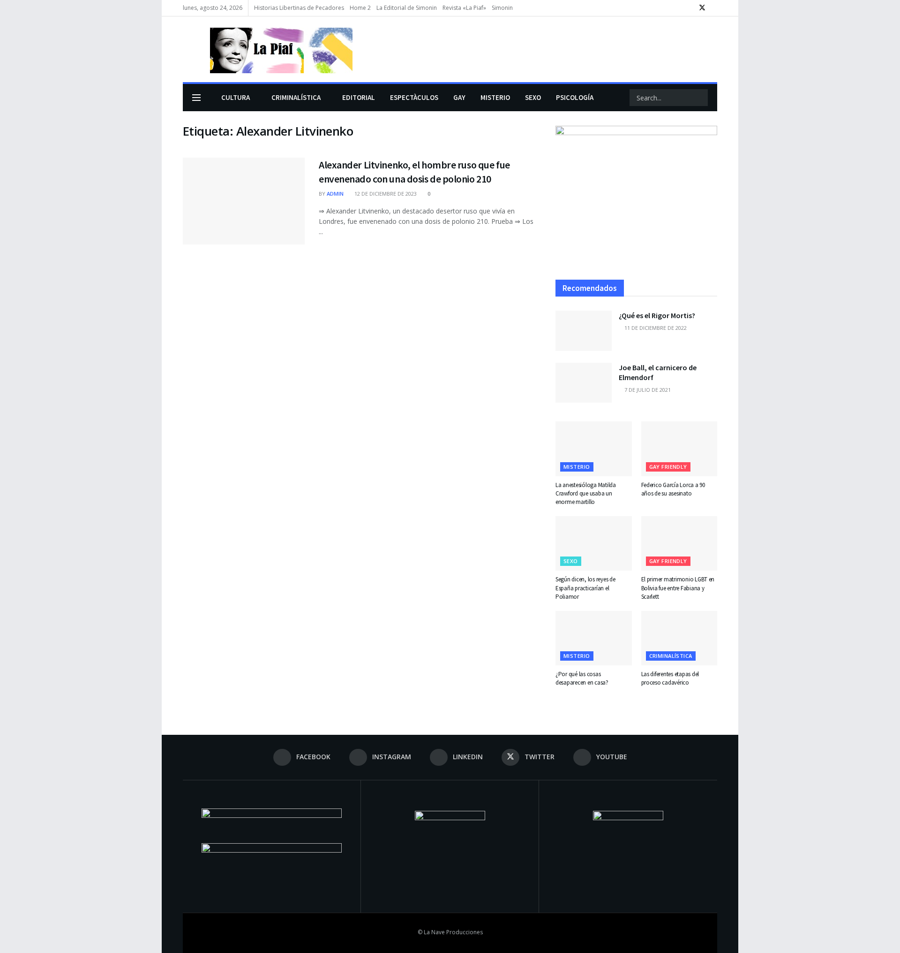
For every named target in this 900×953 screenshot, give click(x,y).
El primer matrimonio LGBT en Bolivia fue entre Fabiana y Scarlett (678, 587)
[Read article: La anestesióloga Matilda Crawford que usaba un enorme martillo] (593, 448)
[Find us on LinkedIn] (689, 8)
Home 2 (360, 8)
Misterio (576, 466)
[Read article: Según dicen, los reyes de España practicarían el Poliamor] (593, 543)
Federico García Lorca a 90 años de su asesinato (673, 489)
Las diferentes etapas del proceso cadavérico (670, 678)
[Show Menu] (196, 97)
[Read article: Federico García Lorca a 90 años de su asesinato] (679, 448)
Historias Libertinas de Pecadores (299, 8)
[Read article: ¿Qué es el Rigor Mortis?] (583, 331)
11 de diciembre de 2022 (655, 327)
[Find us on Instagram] (678, 8)
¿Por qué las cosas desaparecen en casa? (581, 678)
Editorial (358, 97)
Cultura (235, 97)
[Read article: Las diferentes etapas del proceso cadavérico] (679, 638)
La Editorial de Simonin (406, 8)
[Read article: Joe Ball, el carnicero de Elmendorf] (583, 383)
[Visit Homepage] (267, 49)
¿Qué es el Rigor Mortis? (657, 315)
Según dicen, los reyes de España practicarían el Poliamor (585, 587)
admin (335, 193)
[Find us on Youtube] (714, 8)
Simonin (502, 8)
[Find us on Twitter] (702, 8)
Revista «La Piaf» (464, 8)
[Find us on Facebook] (666, 8)
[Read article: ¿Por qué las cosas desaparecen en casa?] (593, 638)
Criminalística (296, 97)
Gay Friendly (668, 466)
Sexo (570, 560)
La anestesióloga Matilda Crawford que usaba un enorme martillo (585, 493)
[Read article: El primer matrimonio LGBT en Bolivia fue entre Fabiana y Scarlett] (679, 543)
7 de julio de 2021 (647, 389)
